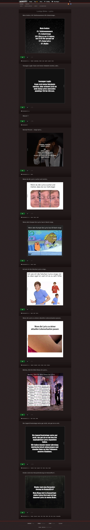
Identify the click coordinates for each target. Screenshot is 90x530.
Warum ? (25, 116)
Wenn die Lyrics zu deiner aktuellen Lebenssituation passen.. (42, 318)
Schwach (27, 57)
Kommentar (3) (24, 468)
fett (49, 516)
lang (47, 468)
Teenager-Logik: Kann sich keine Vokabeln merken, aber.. (41, 65)
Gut (22, 57)
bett (31, 418)
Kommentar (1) (24, 217)
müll (37, 217)
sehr (34, 313)
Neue (41, 1)
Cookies (39, 527)
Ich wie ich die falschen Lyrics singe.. (34, 269)
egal (32, 313)
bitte (37, 418)
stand (50, 468)
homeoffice (58, 516)
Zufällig (48, 1)
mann (39, 516)
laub (35, 468)
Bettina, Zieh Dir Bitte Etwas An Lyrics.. (35, 370)
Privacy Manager (49, 527)
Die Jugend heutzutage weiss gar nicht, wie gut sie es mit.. (41, 423)
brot (52, 516)
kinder (32, 516)
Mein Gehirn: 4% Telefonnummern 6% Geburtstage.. (39, 15)
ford (41, 516)
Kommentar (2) (24, 111)
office (47, 516)
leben (42, 365)
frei (41, 468)
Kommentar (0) (24, 174)
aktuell (32, 365)
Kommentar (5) (24, 418)
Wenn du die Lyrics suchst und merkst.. (35, 179)
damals (32, 468)
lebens (48, 365)
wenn (32, 217)
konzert (35, 516)
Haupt (30, 1)
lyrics (32, 174)
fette (44, 516)
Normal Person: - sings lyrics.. (32, 129)
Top (36, 1)
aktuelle (35, 365)
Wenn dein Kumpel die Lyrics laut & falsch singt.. (38, 222)
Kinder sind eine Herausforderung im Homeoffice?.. (39, 473)
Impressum (43, 527)
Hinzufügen (56, 1)
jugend (38, 468)
